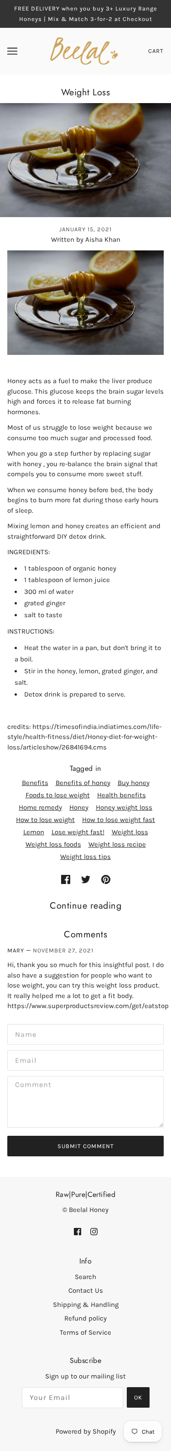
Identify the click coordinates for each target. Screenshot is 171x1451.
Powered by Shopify (86, 1431)
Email (24, 1059)
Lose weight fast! (78, 832)
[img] (77, 1231)
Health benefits (121, 795)
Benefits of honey (83, 783)
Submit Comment (85, 1146)
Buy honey (134, 783)
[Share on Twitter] (86, 879)
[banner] (84, 51)
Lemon (33, 832)
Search (85, 1277)
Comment (30, 1085)
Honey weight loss (124, 807)
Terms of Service (85, 1332)
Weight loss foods (53, 844)
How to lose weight (45, 820)
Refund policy (85, 1318)
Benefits (35, 783)
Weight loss (130, 832)
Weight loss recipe (117, 844)
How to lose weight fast (118, 820)
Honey (78, 807)
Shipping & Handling (86, 1304)
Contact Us (85, 1290)
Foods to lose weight (58, 795)
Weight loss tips (85, 857)
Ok (138, 1397)
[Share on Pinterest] (106, 879)
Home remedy (40, 807)
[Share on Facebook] (66, 879)
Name (23, 1033)
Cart (156, 50)
